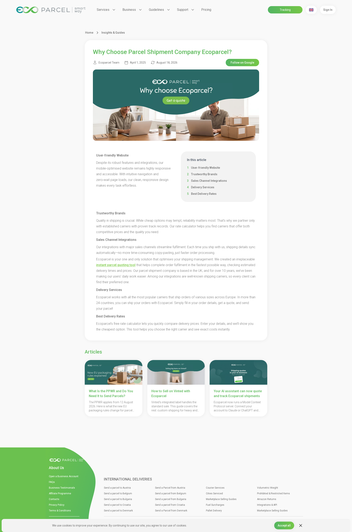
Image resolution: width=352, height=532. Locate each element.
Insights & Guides (113, 32)
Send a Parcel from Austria (170, 487)
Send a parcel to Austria (117, 487)
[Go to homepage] (68, 460)
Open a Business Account (63, 476)
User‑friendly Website (205, 167)
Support (182, 10)
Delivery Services (202, 187)
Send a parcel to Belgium (118, 493)
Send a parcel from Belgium (170, 493)
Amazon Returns (266, 499)
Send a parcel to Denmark (118, 510)
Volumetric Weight (267, 487)
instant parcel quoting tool (115, 265)
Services (103, 10)
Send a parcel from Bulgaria (170, 499)
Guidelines (156, 10)
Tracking (285, 9)
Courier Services (215, 487)
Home (89, 32)
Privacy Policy (56, 504)
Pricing (206, 10)
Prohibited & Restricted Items (273, 493)
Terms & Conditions (60, 510)
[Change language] (311, 10)
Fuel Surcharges (215, 504)
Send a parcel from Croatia (170, 504)
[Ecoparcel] (50, 10)
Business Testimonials (62, 487)
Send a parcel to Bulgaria (118, 499)
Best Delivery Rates (204, 193)
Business (129, 10)
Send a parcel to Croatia (117, 504)
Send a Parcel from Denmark (171, 510)
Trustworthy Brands (204, 174)
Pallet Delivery (214, 510)
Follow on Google (242, 62)
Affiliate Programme (60, 493)
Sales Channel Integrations (209, 180)
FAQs (52, 482)
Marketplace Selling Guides (221, 499)
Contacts (54, 499)
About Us (56, 468)
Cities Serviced (214, 493)
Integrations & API (267, 504)
